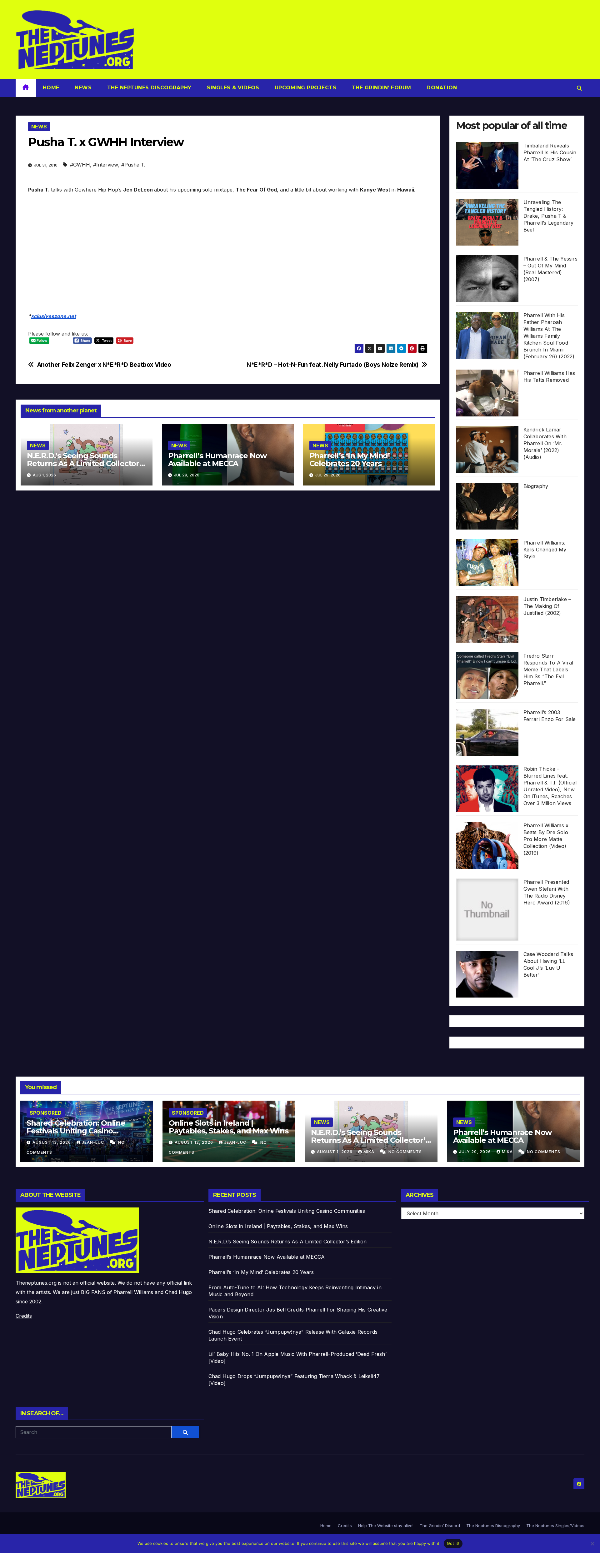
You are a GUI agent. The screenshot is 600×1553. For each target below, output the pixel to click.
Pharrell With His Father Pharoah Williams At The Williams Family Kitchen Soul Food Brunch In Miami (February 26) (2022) (549, 336)
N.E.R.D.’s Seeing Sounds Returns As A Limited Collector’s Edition (86, 463)
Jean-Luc (93, 1142)
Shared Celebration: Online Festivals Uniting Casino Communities (76, 1130)
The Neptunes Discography (148, 88)
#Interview (105, 165)
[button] (579, 88)
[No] (592, 1544)
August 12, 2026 (194, 1142)
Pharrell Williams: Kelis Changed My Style (545, 550)
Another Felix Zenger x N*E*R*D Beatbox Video (104, 364)
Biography (535, 486)
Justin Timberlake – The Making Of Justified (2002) (547, 606)
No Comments (405, 1151)
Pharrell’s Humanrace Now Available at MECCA (217, 459)
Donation (441, 88)
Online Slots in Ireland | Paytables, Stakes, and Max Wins (228, 1126)
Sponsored (46, 1113)
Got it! (453, 1543)
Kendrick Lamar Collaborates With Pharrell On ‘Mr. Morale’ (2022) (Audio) (545, 443)
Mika (369, 1151)
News (82, 88)
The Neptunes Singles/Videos (555, 1525)
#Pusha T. (133, 165)
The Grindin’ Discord (440, 1525)
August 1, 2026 (335, 1151)
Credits (24, 1316)
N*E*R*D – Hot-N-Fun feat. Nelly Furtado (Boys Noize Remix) (332, 364)
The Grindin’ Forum (380, 88)
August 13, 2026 (52, 1142)
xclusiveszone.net (53, 316)
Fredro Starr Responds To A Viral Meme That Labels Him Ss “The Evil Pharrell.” (548, 669)
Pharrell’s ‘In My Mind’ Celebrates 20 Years (349, 459)
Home (51, 88)
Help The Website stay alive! (385, 1525)
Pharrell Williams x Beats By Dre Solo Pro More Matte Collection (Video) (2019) (546, 839)
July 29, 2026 (475, 1151)
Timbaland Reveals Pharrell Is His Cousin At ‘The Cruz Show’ (549, 152)
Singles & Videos (232, 88)
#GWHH (80, 165)
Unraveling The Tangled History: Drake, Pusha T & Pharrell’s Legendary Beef (548, 216)
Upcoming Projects (304, 88)
